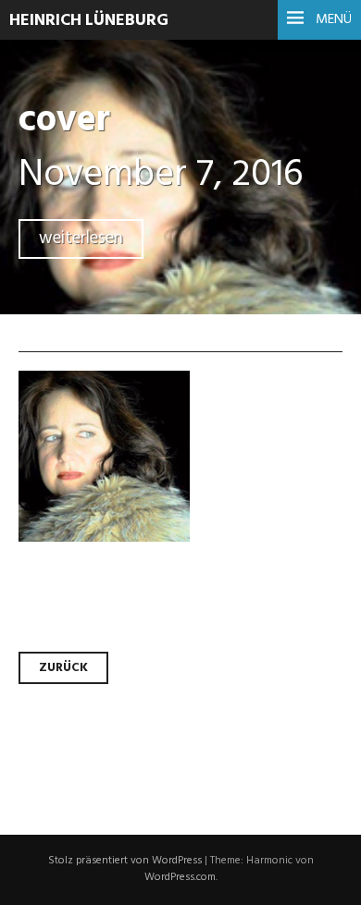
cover (64, 121)
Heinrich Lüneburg (88, 20)
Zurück (63, 668)
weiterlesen (81, 239)
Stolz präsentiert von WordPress (125, 860)
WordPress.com (180, 877)
